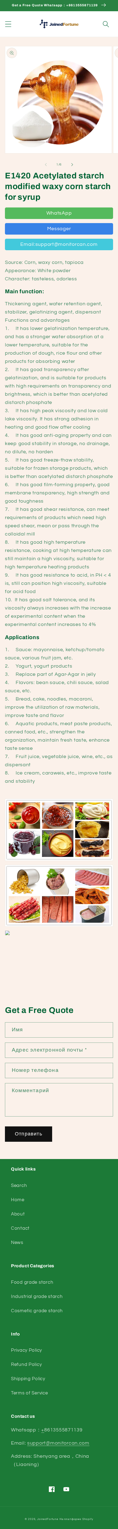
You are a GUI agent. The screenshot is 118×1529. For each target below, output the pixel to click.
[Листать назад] (46, 164)
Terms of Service (29, 1393)
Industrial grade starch (37, 1296)
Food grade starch (32, 1282)
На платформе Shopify (76, 1519)
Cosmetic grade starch (37, 1310)
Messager (59, 228)
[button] (8, 24)
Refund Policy (26, 1364)
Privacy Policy (26, 1350)
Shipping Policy (28, 1378)
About (18, 1214)
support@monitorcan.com (58, 1443)
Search (19, 1185)
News (17, 1242)
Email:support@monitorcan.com (58, 244)
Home (17, 1199)
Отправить (28, 1134)
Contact (20, 1228)
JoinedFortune (47, 1519)
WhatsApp (59, 213)
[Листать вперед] (72, 164)
